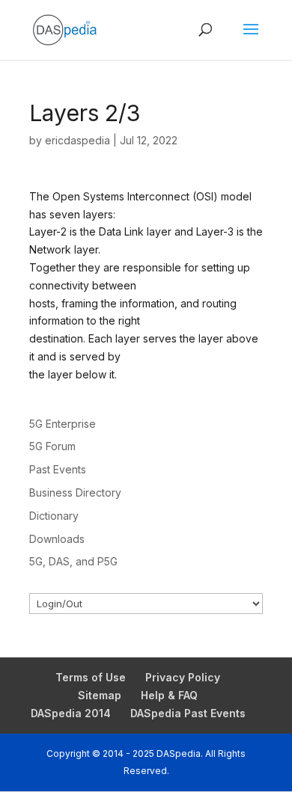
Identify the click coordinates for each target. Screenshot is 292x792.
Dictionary (54, 515)
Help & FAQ (169, 695)
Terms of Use (90, 677)
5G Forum (52, 446)
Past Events (57, 469)
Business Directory (75, 492)
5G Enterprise (62, 423)
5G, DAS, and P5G (73, 561)
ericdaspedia (77, 140)
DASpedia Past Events (188, 713)
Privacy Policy (182, 677)
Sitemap (99, 695)
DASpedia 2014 (71, 713)
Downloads (57, 538)
